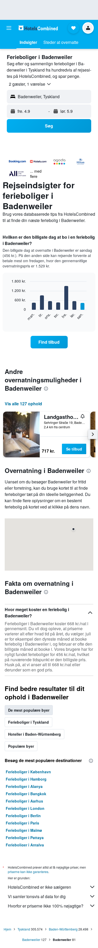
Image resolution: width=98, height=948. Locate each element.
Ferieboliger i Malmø (24, 830)
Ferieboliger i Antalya (25, 844)
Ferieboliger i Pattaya (25, 837)
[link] (49, 342)
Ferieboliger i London (25, 808)
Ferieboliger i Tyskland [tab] (28, 722)
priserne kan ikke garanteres (28, 871)
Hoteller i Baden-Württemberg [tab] (34, 734)
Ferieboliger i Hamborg (26, 779)
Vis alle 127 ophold (23, 404)
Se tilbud (74, 449)
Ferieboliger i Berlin (23, 815)
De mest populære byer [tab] (28, 710)
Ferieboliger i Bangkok (26, 793)
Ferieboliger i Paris (22, 823)
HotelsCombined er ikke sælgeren (39, 887)
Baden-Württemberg (63, 929)
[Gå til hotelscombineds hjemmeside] (38, 27)
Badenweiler (31, 939)
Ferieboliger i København (28, 771)
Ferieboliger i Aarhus (24, 801)
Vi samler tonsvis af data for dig (37, 896)
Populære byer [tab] (21, 746)
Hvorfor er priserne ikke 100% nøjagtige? (45, 906)
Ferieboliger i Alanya (24, 786)
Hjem (7, 929)
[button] (9, 28)
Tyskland (24, 929)
